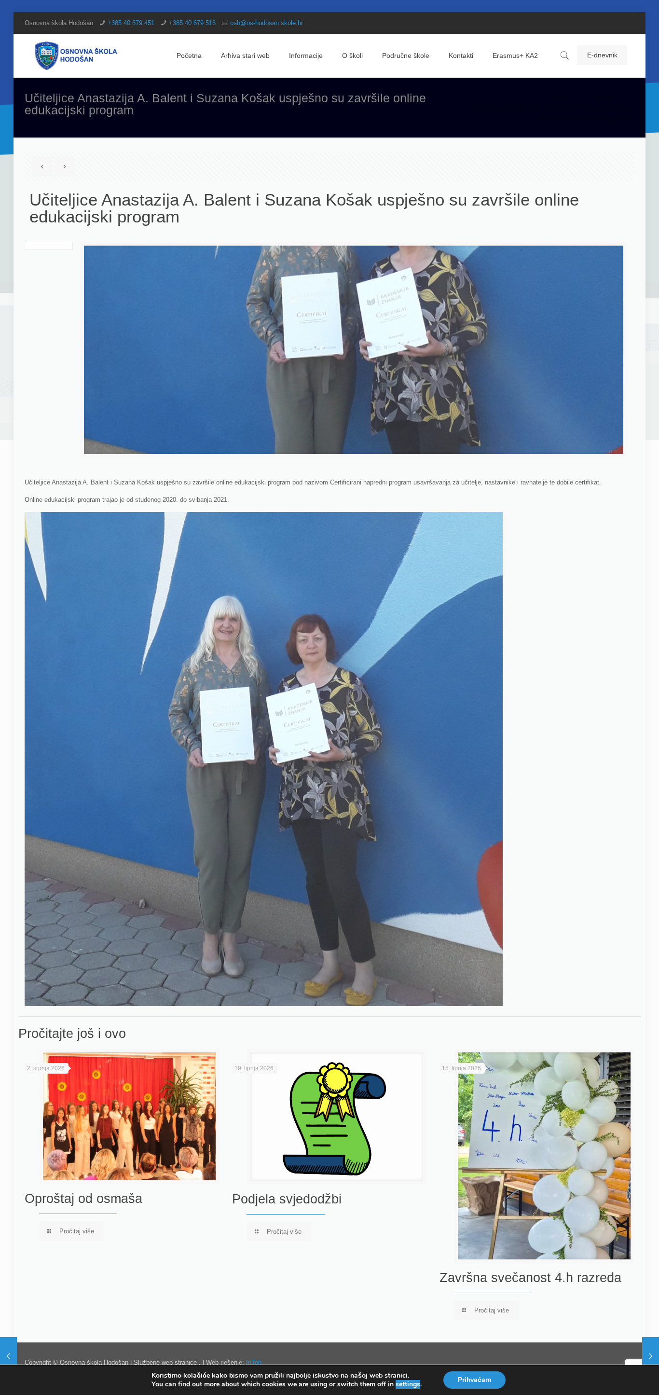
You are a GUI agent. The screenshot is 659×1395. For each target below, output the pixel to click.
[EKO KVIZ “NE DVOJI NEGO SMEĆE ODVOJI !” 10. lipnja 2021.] (650, 1356)
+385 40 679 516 (192, 23)
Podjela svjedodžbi (287, 1199)
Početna (561, 97)
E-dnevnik (602, 55)
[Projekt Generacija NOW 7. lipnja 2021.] (8, 1356)
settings (408, 1384)
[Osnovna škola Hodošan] (76, 55)
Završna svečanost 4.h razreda (530, 1278)
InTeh (253, 1362)
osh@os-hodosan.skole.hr (266, 23)
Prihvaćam (474, 1379)
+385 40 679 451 (131, 23)
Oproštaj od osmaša (83, 1198)
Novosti (603, 97)
